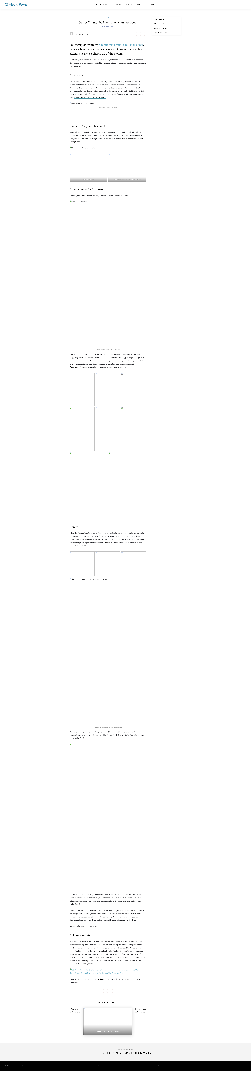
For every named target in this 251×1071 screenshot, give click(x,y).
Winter (140, 4)
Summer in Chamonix (161, 32)
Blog (108, 18)
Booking (129, 4)
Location (117, 4)
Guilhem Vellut (103, 979)
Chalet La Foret (81, 35)
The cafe (107, 543)
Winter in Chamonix (161, 28)
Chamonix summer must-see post (121, 45)
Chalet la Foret (16, 4)
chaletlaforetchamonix (127, 1053)
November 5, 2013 (108, 27)
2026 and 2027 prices (161, 24)
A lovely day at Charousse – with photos (90, 97)
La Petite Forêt (101, 4)
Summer (151, 4)
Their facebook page (78, 367)
